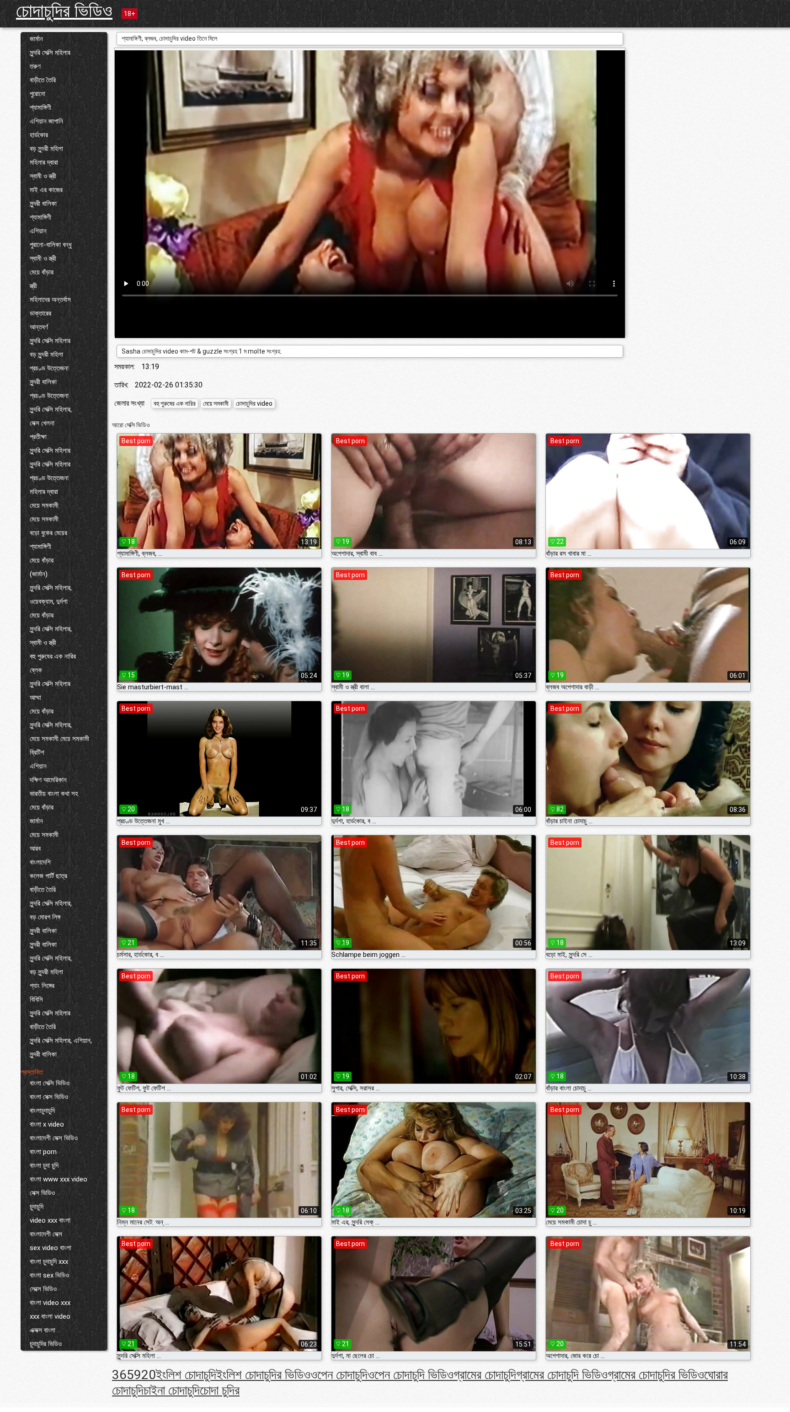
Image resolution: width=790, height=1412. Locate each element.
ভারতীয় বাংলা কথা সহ (54, 793)
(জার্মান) (39, 574)
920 (145, 1374)
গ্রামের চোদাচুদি (485, 1374)
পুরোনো (37, 94)
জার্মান (36, 39)
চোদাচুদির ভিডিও (64, 10)
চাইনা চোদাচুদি (172, 1390)
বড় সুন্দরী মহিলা (46, 149)
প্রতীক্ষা (38, 437)
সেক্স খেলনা (42, 423)
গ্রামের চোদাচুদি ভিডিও (562, 1374)
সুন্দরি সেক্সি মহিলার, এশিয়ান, (61, 1040)
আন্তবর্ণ (39, 327)
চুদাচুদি (36, 1207)
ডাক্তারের (40, 313)
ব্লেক (36, 670)
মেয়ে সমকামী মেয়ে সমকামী (59, 739)
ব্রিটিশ (37, 752)
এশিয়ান (38, 231)
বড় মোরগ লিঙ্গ (45, 917)
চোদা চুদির (220, 1390)
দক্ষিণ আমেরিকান (48, 780)
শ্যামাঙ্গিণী (40, 107)
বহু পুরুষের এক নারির (53, 656)
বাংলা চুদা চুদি (44, 1165)
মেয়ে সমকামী (44, 505)
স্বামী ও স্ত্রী (43, 176)
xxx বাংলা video (50, 1316)
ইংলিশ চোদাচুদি (186, 1374)
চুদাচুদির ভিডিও (46, 1344)
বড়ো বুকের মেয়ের (48, 533)
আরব (35, 848)
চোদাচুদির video (254, 403)
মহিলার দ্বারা (44, 162)
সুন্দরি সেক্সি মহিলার (50, 52)
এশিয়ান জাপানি (46, 121)
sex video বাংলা (50, 1248)
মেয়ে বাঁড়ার (41, 272)
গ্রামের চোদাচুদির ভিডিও (656, 1374)
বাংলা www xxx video (58, 1179)
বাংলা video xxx (50, 1303)
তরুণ (35, 66)
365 (123, 1374)
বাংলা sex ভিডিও (49, 1275)
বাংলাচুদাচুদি (42, 1110)
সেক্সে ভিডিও (43, 1289)
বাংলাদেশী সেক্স (46, 1234)
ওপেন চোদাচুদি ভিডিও (411, 1374)
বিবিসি (36, 999)
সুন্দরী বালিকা (43, 203)
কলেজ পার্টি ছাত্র (48, 876)
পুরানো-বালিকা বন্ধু (51, 245)
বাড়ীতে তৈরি (43, 80)
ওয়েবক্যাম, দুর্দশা (49, 601)
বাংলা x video (47, 1124)
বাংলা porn (43, 1152)
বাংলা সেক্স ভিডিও (49, 1097)
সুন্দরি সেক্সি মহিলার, (51, 409)
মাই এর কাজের (46, 190)
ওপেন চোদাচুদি (339, 1374)
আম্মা (35, 697)
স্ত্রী (33, 286)
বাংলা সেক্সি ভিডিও (49, 1083)
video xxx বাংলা (50, 1220)
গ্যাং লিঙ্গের (42, 986)
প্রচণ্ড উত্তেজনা (49, 368)
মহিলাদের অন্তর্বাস (50, 299)
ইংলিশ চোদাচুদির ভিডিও (263, 1374)
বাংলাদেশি (40, 862)
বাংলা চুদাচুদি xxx (49, 1261)
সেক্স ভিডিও (42, 1193)
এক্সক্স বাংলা (42, 1330)
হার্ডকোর (39, 135)
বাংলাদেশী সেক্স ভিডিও (54, 1138)
